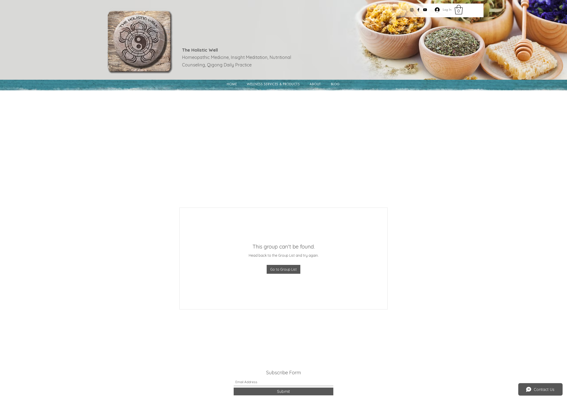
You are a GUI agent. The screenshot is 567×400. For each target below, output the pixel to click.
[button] (459, 9)
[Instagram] (412, 10)
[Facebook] (418, 10)
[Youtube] (425, 10)
